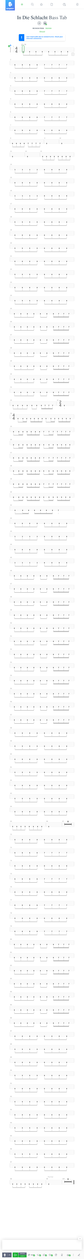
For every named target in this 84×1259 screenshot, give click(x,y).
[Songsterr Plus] (22, 4)
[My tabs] (41, 4)
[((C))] (56, 1255)
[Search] (32, 4)
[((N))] (62, 1255)
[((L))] (38, 1255)
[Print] (45, 23)
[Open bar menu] (73, 54)
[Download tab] (68, 1255)
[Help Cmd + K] (64, 4)
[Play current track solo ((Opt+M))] (44, 1255)
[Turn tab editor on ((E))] (79, 1255)
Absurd (42, 31)
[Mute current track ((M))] (50, 1255)
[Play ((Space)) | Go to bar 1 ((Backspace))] (15, 1255)
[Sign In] (77, 4)
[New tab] (51, 4)
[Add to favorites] (39, 23)
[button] (10, 45)
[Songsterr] (10, 5)
